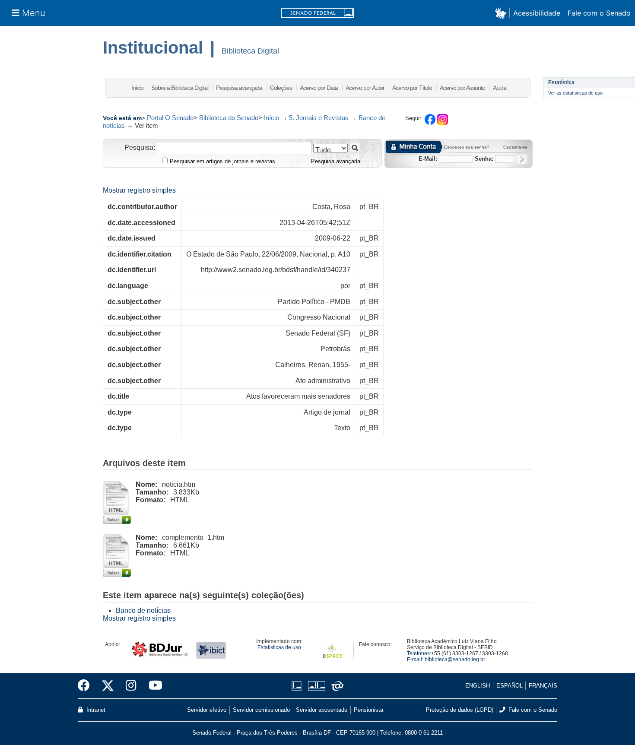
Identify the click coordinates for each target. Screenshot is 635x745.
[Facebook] (87, 686)
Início (137, 87)
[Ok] (521, 159)
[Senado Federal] (317, 13)
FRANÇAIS (543, 685)
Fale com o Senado (599, 13)
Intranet (95, 710)
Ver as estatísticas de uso (575, 92)
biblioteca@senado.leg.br (455, 659)
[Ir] (354, 148)
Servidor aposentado (321, 710)
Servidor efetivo (206, 710)
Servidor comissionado (261, 710)
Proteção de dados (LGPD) (459, 710)
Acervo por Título (412, 87)
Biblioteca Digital (250, 51)
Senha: (484, 158)
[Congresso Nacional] (316, 686)
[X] (108, 686)
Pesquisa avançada (239, 87)
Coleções (281, 87)
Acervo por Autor (365, 87)
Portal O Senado (170, 117)
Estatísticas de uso (279, 647)
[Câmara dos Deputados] (298, 686)
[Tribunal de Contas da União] (335, 686)
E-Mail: (428, 158)
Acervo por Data (319, 87)
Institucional (153, 47)
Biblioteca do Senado (228, 117)
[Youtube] (152, 686)
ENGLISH (477, 685)
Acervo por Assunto (462, 87)
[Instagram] (131, 686)
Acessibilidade (536, 13)
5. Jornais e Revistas (319, 117)
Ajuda (499, 87)
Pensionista (368, 710)
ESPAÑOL (509, 685)
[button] (502, 13)
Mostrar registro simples (139, 190)
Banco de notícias (143, 610)
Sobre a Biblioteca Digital (179, 87)
